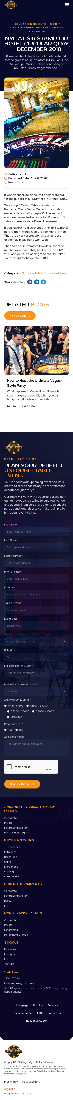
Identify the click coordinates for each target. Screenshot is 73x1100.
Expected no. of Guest (18, 666)
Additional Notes (14, 737)
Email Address (13, 556)
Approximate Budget (17, 700)
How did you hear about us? (21, 684)
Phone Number (14, 571)
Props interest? (14, 724)
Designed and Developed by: (18, 1093)
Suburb (9, 650)
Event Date (11, 619)
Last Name (11, 540)
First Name (11, 524)
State (8, 634)
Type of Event (13, 603)
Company (10, 587)
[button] (29, 281)
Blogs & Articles (31, 273)
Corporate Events (56, 273)
